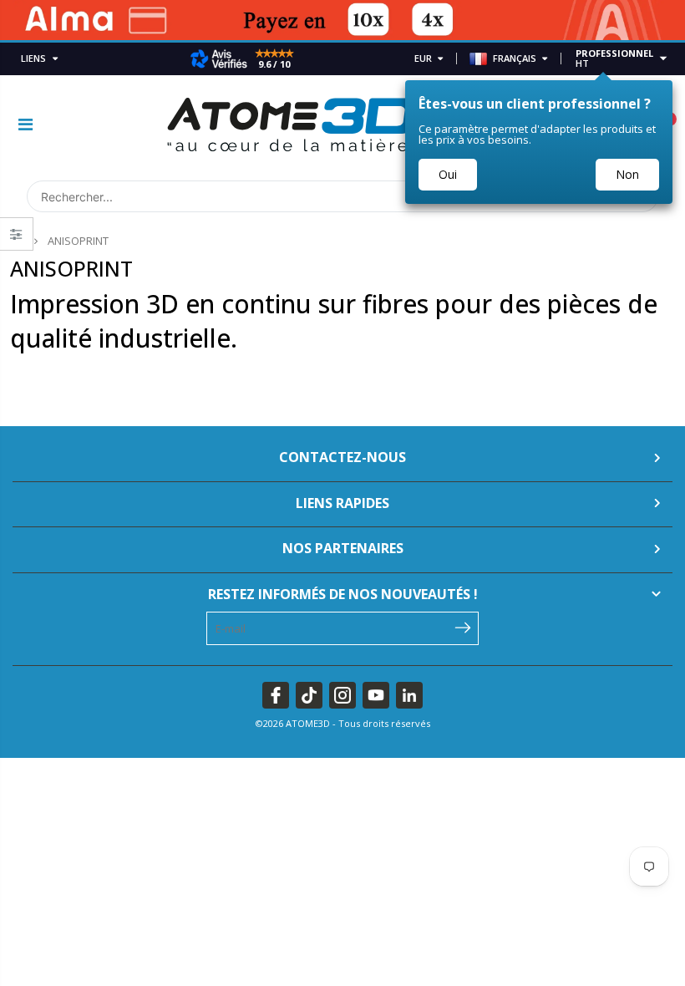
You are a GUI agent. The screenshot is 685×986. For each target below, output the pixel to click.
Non (627, 174)
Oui (448, 174)
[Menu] (25, 124)
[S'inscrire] (462, 626)
